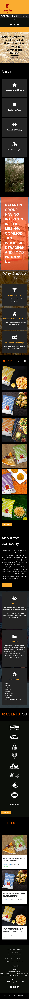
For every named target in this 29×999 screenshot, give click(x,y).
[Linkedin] (18, 24)
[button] (13, 61)
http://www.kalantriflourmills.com (14, 961)
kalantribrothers (7, 864)
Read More (5, 866)
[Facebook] (10, 24)
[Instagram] (14, 24)
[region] (14, 47)
